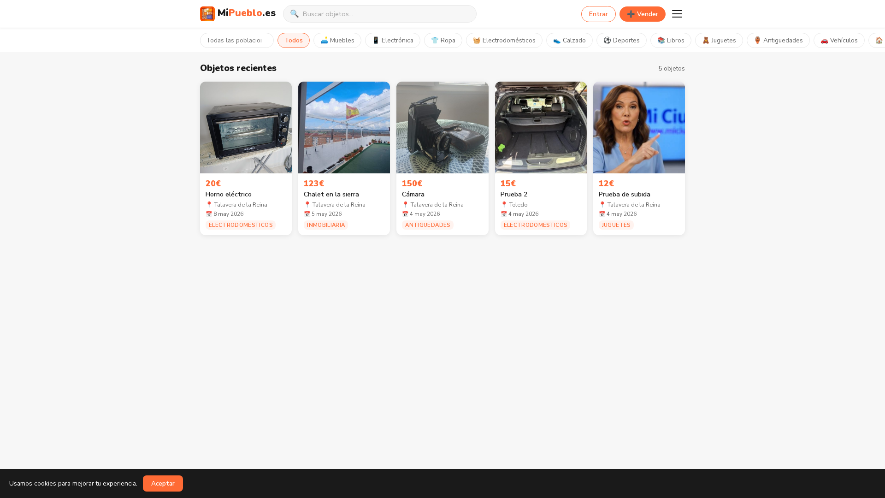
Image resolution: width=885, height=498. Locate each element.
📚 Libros (670, 40)
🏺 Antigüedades (778, 40)
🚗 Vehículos (839, 40)
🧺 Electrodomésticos (504, 40)
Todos (293, 40)
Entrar (598, 14)
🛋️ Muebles (337, 40)
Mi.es (247, 12)
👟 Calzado (569, 40)
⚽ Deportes (621, 40)
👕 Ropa (443, 40)
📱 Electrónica (392, 40)
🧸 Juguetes (719, 40)
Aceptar (163, 483)
